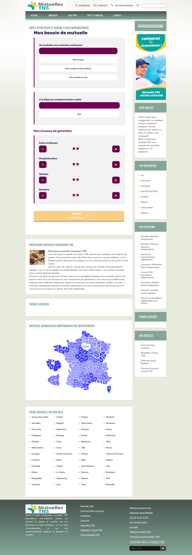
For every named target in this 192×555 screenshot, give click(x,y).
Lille (108, 466)
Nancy (109, 429)
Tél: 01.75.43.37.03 (139, 517)
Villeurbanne (37, 447)
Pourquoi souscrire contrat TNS (144, 536)
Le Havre (60, 472)
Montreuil (110, 423)
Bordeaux (110, 472)
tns (142, 175)
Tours (59, 447)
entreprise (145, 186)
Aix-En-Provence (64, 454)
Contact (103, 5)
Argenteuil (61, 429)
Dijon (83, 460)
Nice (108, 478)
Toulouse (36, 484)
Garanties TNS (88, 525)
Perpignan (36, 435)
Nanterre (110, 417)
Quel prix (72, 15)
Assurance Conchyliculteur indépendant (148, 257)
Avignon (60, 423)
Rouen (84, 435)
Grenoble (36, 466)
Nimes (109, 447)
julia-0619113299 (149, 191)
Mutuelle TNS (87, 506)
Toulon (59, 466)
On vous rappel (124, 5)
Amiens (84, 454)
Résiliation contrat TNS (91, 530)
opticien (144, 213)
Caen (59, 441)
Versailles (36, 423)
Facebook (84, 5)
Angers (109, 460)
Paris (83, 484)
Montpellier (37, 478)
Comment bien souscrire (92, 511)
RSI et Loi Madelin (95, 15)
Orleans (35, 441)
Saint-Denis (86, 423)
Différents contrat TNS (140, 532)
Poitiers (84, 417)
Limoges (36, 454)
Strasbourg (61, 478)
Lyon (58, 484)
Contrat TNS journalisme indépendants (147, 275)
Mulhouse (110, 435)
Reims (35, 472)
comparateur (147, 207)
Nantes (84, 478)
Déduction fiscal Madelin (141, 512)
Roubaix (85, 429)
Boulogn (60, 435)
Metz (108, 441)
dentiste (144, 196)
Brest (58, 460)
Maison (144, 202)
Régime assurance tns (140, 508)
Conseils (117, 15)
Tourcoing (36, 429)
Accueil (34, 15)
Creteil (59, 417)
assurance (146, 180)
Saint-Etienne (87, 466)
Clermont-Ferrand (114, 454)
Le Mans (36, 460)
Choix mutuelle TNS (90, 535)
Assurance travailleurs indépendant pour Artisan (151, 300)
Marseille (110, 484)
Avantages (53, 15)
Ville (83, 447)
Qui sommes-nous (138, 522)
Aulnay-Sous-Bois (40, 417)
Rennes (84, 472)
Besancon (86, 441)
